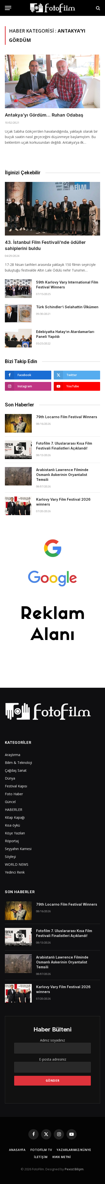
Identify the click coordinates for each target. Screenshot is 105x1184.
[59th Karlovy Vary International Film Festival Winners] (18, 288)
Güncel (10, 801)
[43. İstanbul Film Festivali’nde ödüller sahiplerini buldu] (52, 209)
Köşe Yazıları (15, 833)
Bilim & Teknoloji (18, 762)
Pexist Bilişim (74, 1169)
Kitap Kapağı (15, 817)
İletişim (41, 1157)
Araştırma (12, 754)
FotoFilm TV (41, 1150)
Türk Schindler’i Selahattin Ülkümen (67, 307)
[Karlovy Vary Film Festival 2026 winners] (18, 506)
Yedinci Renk (15, 872)
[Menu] (8, 7)
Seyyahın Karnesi (18, 848)
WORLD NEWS (16, 864)
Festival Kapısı (16, 786)
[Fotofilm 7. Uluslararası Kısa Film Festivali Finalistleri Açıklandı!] (18, 449)
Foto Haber (14, 794)
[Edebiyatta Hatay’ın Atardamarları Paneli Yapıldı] (18, 338)
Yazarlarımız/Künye (74, 1150)
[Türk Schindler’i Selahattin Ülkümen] (18, 313)
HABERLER (13, 809)
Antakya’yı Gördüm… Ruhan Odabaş (44, 115)
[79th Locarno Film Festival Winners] (18, 423)
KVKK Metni (61, 1157)
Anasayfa (17, 1150)
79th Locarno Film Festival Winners (66, 417)
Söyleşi (10, 856)
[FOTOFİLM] (52, 8)
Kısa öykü (12, 825)
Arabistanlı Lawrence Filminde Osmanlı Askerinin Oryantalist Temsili (62, 475)
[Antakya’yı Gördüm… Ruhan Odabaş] (52, 81)
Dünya (10, 778)
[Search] (97, 7)
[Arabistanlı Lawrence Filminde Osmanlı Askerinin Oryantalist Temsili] (18, 476)
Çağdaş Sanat (16, 770)
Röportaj (12, 841)
